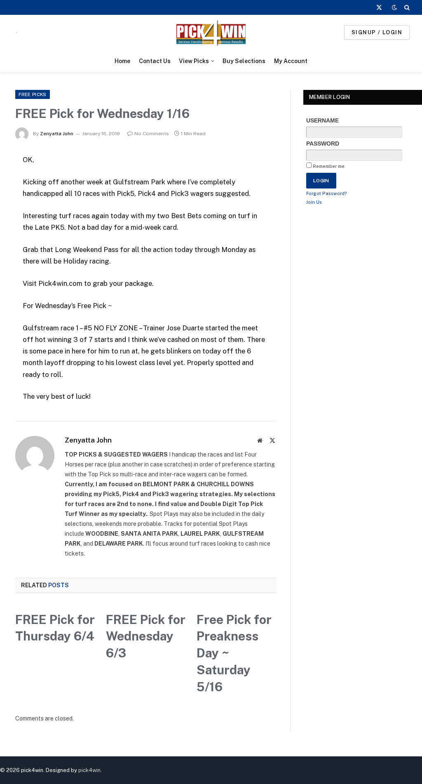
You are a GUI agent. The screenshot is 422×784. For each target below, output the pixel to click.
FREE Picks (32, 94)
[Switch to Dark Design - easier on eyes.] (394, 7)
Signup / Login (377, 32)
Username (322, 120)
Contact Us (155, 61)
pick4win (89, 770)
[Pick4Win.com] (211, 32)
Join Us (314, 202)
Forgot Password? (326, 193)
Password (322, 143)
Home (122, 61)
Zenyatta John (56, 134)
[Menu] (16, 32)
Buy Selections (244, 61)
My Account (290, 61)
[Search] (406, 7)
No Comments (151, 134)
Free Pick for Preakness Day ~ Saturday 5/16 (234, 653)
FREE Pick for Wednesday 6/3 (145, 636)
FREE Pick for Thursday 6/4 (55, 628)
